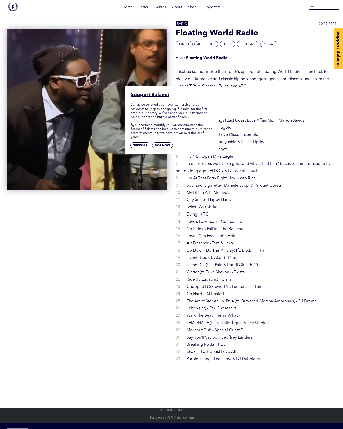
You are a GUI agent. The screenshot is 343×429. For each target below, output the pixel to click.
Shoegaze (248, 44)
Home (127, 7)
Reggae (269, 44)
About (177, 7)
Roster (143, 7)
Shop (192, 7)
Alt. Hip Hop (206, 44)
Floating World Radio (207, 58)
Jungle (184, 44)
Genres (160, 7)
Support (140, 145)
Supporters (211, 7)
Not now (162, 145)
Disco (227, 44)
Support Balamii (338, 49)
